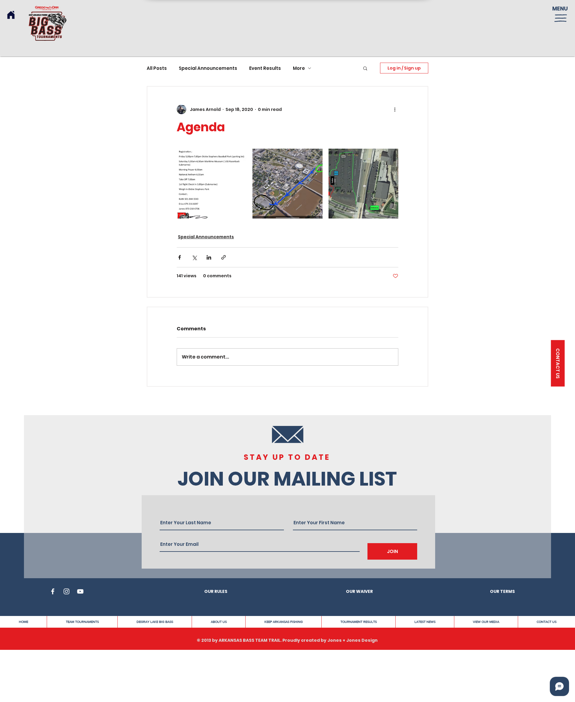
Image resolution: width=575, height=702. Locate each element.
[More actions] (394, 109)
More (299, 68)
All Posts (157, 68)
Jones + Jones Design (352, 640)
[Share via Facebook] (179, 257)
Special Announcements (208, 68)
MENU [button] (560, 8)
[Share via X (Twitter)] (194, 257)
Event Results (265, 68)
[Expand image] (211, 184)
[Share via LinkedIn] (209, 257)
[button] (560, 18)
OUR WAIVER (359, 591)
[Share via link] (223, 257)
